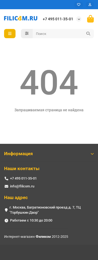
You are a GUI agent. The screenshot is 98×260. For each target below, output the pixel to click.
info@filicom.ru (22, 186)
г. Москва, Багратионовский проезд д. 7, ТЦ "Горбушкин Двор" (45, 209)
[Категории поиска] (27, 33)
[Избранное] (78, 5)
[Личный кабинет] (90, 5)
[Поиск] (88, 33)
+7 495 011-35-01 (58, 19)
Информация (18, 153)
